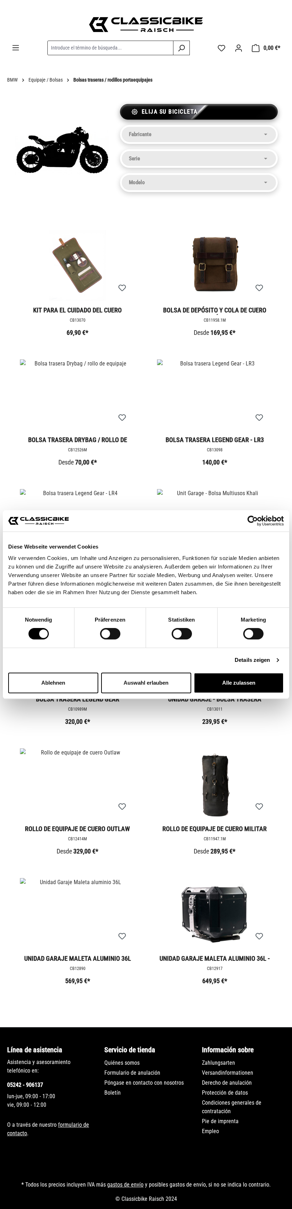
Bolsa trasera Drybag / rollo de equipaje (77, 440)
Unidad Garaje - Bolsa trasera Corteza (214, 699)
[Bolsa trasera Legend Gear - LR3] (214, 395)
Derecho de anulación (227, 1082)
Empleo (210, 1131)
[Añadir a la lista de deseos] (122, 288)
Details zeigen (252, 660)
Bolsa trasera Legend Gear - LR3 (215, 439)
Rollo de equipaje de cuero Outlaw (77, 828)
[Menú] (15, 48)
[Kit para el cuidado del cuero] (77, 265)
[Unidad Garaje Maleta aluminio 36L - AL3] (214, 913)
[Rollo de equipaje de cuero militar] (214, 784)
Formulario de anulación (132, 1072)
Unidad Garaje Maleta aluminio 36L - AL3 (215, 959)
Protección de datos (225, 1092)
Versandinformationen (227, 1072)
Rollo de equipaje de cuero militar (214, 828)
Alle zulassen (238, 683)
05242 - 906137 (25, 1084)
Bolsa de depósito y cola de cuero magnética (214, 310)
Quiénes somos (122, 1062)
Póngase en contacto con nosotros (144, 1082)
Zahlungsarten (218, 1062)
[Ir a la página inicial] (146, 24)
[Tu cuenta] (238, 48)
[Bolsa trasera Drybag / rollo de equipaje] (77, 395)
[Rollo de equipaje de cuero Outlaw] (77, 784)
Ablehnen (53, 683)
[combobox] (110, 48)
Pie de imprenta (220, 1121)
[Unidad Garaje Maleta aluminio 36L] (77, 913)
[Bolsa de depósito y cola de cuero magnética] (214, 265)
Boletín (112, 1092)
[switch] (110, 633)
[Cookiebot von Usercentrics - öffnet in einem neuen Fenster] (252, 520)
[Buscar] (181, 48)
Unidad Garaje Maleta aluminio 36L (77, 958)
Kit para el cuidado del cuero (77, 310)
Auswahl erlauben (146, 683)
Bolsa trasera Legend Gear (77, 699)
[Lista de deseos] (221, 48)
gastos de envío (125, 1184)
